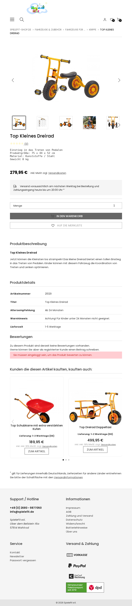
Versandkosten (57, 173)
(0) (26, 144)
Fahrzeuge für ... (75, 29)
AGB (68, 512)
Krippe (92, 29)
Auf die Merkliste (69, 225)
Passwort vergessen (23, 560)
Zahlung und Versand (79, 516)
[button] (119, 80)
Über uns (71, 531)
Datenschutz (74, 519)
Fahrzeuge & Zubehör (48, 29)
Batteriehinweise (76, 527)
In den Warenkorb (69, 216)
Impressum (73, 508)
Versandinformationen (68, 477)
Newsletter (17, 556)
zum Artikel (36, 451)
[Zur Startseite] (38, 15)
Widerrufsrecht (75, 523)
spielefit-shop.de (20, 29)
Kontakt (15, 552)
